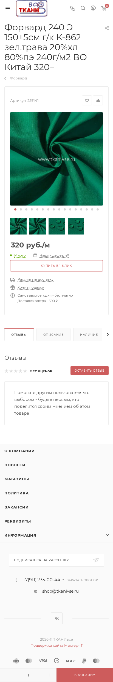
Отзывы (19, 335)
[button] (15, 209)
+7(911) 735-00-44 (41, 580)
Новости (15, 465)
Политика (16, 493)
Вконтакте (57, 618)
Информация (20, 535)
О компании (19, 451)
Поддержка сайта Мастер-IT (56, 645)
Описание (53, 335)
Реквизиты (17, 521)
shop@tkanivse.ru (60, 591)
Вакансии (16, 507)
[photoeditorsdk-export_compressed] (56, 159)
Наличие (89, 335)
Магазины (16, 479)
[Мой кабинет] (93, 8)
